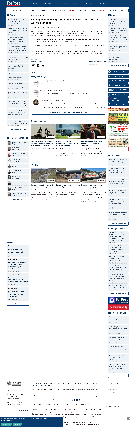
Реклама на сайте (13, 391)
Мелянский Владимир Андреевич (19, 154)
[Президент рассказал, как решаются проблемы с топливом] (93, 125)
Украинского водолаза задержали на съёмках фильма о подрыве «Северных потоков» (116, 56)
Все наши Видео (117, 76)
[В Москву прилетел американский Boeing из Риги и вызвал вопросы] (68, 125)
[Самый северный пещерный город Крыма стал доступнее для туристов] (43, 169)
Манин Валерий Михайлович (17, 148)
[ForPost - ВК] (74, 400)
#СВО (34, 3)
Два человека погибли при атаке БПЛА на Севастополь (118, 286)
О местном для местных (119, 81)
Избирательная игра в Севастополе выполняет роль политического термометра (17, 293)
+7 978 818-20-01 (112, 389)
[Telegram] (43, 65)
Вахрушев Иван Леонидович (17, 160)
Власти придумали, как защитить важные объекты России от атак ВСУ (118, 267)
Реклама (102, 11)
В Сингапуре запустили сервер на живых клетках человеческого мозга (16, 76)
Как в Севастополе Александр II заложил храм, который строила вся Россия (118, 329)
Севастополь (42, 11)
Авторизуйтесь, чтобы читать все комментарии (68, 113)
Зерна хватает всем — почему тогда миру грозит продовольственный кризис (118, 37)
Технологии (83, 3)
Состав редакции (97, 396)
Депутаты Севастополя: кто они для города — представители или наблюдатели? (17, 265)
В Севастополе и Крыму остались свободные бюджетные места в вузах (16, 85)
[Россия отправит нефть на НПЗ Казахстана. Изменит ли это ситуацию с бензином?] (43, 125)
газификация (74, 180)
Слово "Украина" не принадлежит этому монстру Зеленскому (15, 251)
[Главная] (13, 3)
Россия (62, 11)
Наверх (129, 418)
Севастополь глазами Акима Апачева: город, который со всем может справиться (118, 319)
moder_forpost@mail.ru (20, 410)
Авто (91, 3)
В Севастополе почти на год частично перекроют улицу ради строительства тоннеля (17, 48)
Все (32, 11)
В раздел (18, 304)
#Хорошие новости (45, 3)
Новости (27, 3)
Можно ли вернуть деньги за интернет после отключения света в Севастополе (117, 367)
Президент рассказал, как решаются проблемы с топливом (91, 143)
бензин (101, 137)
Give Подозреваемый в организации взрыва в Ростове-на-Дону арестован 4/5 (95, 64)
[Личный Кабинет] (101, 3)
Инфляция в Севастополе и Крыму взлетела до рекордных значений (118, 161)
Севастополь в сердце (119, 85)
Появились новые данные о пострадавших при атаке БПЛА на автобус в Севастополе (118, 215)
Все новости (54, 396)
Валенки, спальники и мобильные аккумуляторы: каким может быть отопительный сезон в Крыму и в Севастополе (117, 203)
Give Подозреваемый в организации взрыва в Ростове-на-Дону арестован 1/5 (90, 64)
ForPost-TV (79, 396)
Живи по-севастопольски (116, 99)
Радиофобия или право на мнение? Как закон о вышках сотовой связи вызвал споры (17, 103)
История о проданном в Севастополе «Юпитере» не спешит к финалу (17, 21)
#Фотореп (82, 11)
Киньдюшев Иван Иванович (17, 188)
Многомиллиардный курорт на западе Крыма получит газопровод (68, 187)
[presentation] (96, 119)
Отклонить (6, 424)
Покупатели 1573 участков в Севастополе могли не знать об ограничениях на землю (17, 94)
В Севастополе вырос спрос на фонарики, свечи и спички (17, 122)
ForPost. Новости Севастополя (92, 404)
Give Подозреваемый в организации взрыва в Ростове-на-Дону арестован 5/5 (96, 64)
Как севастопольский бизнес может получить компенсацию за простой (117, 348)
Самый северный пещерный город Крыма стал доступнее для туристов (42, 187)
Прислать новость (18, 10)
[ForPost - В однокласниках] (79, 400)
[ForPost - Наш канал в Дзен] (80, 400)
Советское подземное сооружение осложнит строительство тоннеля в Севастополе (117, 248)
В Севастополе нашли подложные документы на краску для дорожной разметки (16, 113)
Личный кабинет (118, 10)
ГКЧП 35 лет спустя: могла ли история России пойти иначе (117, 357)
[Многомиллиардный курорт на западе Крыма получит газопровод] (68, 169)
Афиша (74, 3)
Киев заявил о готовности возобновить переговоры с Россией (118, 46)
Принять (17, 424)
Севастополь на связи (119, 72)
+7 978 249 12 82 (13, 414)
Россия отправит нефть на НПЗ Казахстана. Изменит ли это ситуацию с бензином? (43, 143)
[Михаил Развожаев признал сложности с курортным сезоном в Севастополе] (93, 169)
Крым (53, 11)
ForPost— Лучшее (52, 404)
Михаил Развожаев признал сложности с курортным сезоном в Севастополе (92, 187)
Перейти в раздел (18, 199)
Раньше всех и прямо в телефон (118, 89)
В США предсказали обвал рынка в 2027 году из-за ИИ (118, 29)
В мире (71, 11)
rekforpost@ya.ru (112, 393)
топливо (51, 137)
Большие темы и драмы (119, 94)
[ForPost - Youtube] (77, 400)
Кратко (87, 396)
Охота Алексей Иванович (17, 171)
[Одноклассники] (38, 65)
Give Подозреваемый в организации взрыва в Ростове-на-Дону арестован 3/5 (93, 64)
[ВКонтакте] (33, 65)
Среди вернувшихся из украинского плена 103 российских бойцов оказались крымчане (116, 171)
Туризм (67, 3)
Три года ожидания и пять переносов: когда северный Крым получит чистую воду (118, 339)
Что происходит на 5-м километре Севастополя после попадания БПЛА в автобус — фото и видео (117, 182)
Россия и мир (74, 137)
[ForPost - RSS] (72, 400)
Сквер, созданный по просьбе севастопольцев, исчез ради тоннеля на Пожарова (117, 277)
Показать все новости (18, 129)
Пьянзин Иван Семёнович (16, 177)
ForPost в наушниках (119, 104)
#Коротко (58, 3)
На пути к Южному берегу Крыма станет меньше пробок (117, 192)
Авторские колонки (67, 396)
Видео (92, 11)
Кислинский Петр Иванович (17, 166)
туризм (51, 180)
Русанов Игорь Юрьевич (20, 182)
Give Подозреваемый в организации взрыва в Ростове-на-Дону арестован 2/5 (91, 64)
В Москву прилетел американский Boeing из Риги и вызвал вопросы (67, 143)
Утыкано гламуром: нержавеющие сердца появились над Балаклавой (18, 279)
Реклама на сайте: (112, 383)
